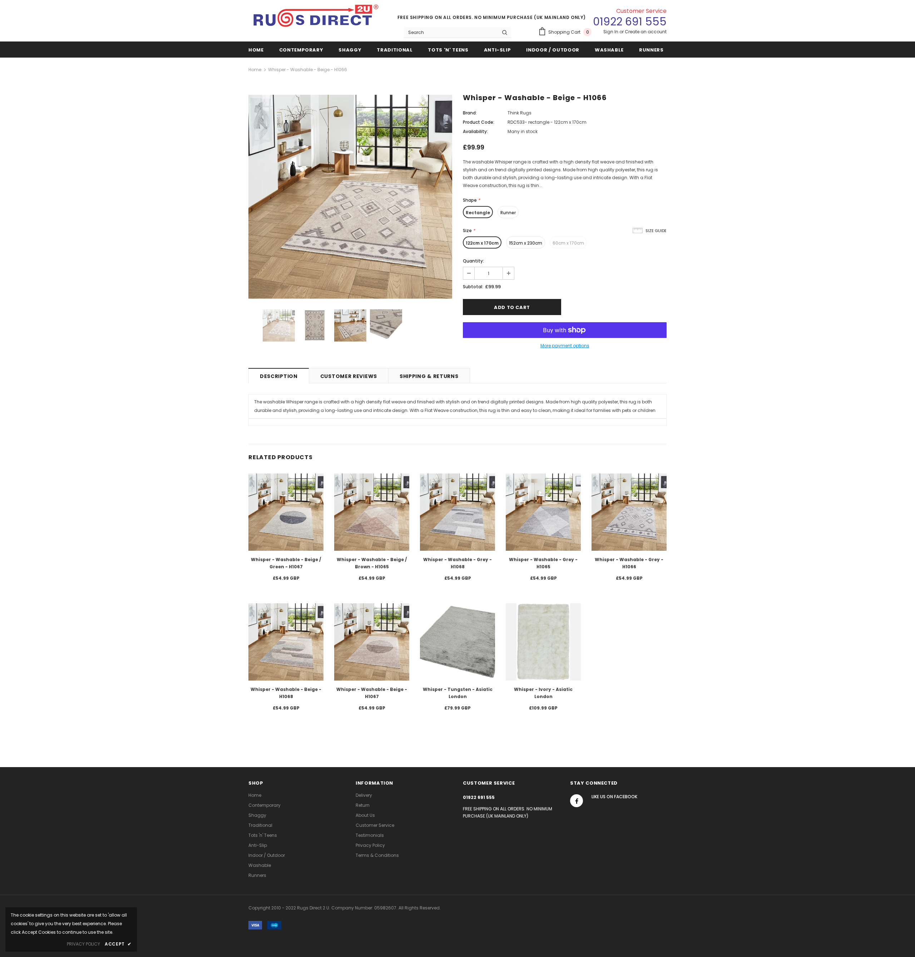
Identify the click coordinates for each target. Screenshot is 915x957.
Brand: (470, 113)
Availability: (475, 131)
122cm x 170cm (482, 243)
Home (254, 70)
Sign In (611, 32)
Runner (508, 213)
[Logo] (316, 18)
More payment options (564, 346)
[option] (350, 197)
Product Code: (478, 122)
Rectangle (478, 213)
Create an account (646, 32)
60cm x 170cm (568, 243)
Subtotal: (473, 287)
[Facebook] (576, 800)
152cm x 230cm (525, 243)
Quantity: (473, 261)
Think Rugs (519, 113)
